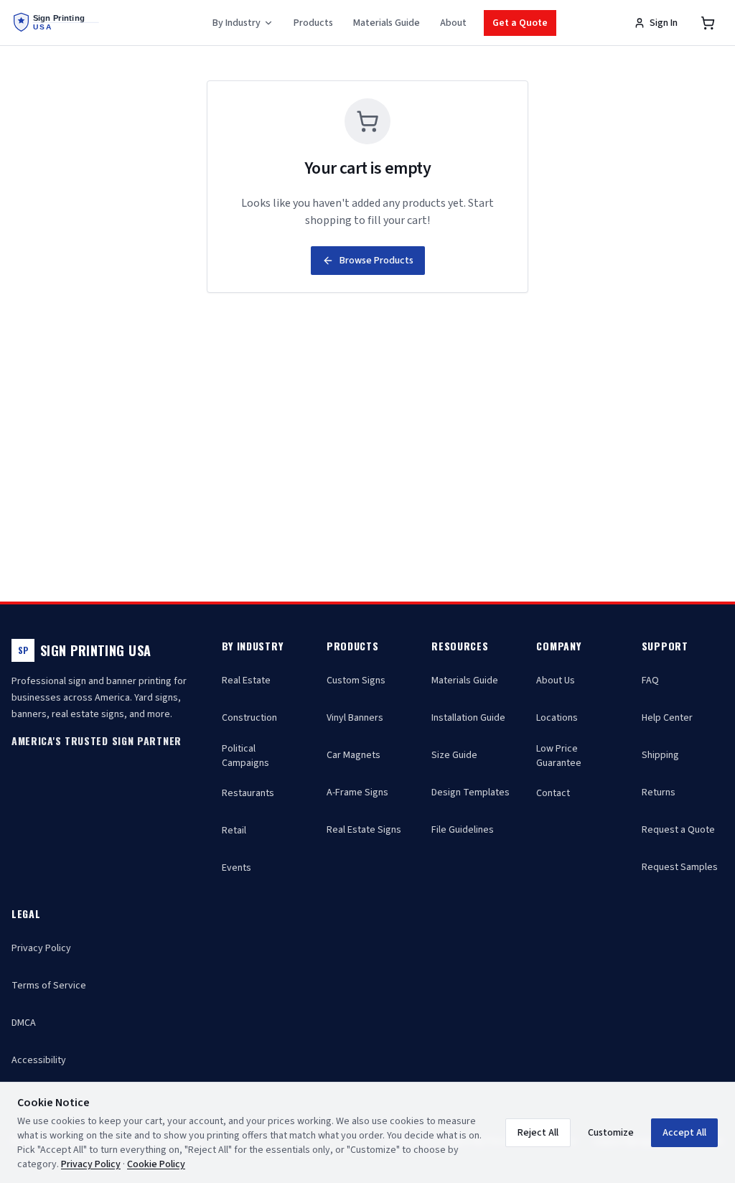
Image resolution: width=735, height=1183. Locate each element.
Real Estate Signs (364, 830)
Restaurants (248, 793)
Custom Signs (356, 680)
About (453, 23)
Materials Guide (386, 23)
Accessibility (38, 1060)
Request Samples (680, 867)
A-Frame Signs (357, 792)
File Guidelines (462, 830)
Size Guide (454, 755)
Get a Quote (520, 23)
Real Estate (246, 680)
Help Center (667, 718)
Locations (557, 718)
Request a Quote (678, 830)
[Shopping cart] (708, 23)
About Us (555, 680)
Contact (553, 793)
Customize (611, 1133)
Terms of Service (48, 985)
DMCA (23, 1023)
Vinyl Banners (355, 718)
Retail (234, 830)
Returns (658, 792)
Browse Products (376, 260)
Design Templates (470, 792)
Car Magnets (353, 755)
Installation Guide (468, 718)
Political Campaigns (245, 756)
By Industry (236, 23)
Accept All (684, 1133)
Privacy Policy (41, 948)
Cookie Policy (156, 1164)
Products (313, 23)
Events (236, 868)
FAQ (650, 680)
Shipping (660, 755)
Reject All (538, 1133)
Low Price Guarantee (558, 756)
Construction (249, 718)
